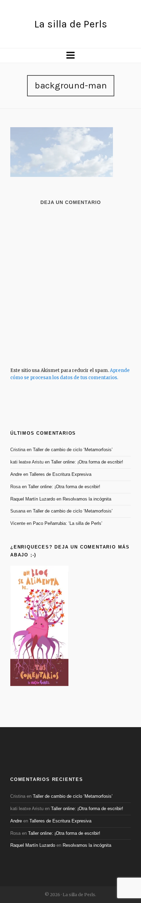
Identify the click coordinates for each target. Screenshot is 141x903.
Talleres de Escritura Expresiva (60, 474)
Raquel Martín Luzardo (32, 499)
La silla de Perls (70, 24)
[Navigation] (70, 55)
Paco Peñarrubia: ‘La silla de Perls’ (67, 523)
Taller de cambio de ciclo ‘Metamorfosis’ (73, 449)
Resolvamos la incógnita (87, 499)
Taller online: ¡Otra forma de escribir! (87, 462)
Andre (16, 474)
